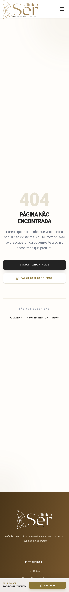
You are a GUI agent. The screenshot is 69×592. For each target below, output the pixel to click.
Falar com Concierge (37, 278)
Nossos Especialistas (34, 578)
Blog (55, 317)
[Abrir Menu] (62, 9)
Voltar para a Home (34, 264)
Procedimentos (37, 317)
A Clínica (16, 317)
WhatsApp (49, 585)
